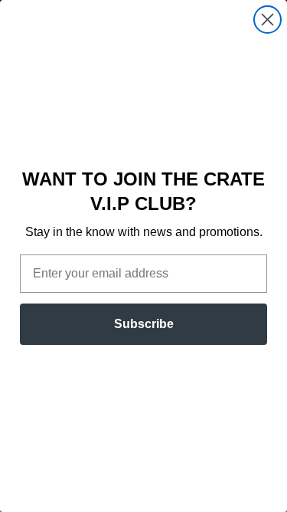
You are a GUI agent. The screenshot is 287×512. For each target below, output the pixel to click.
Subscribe (144, 323)
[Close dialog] (267, 19)
